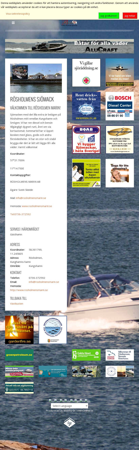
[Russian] (82, 400)
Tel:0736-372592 (20, 214)
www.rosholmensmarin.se (37, 206)
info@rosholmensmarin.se (31, 198)
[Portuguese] (77, 400)
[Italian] (72, 400)
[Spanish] (87, 400)
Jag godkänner (109, 15)
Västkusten (16, 303)
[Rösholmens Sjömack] (36, 78)
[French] (62, 400)
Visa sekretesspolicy (18, 13)
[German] (67, 400)
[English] (57, 400)
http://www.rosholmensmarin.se (29, 290)
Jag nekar (130, 15)
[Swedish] (51, 400)
